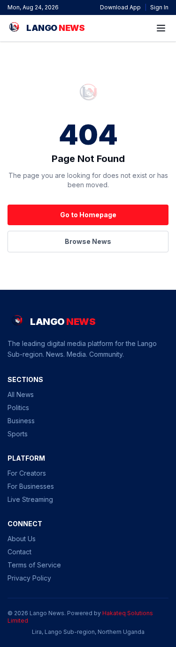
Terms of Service (34, 565)
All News (21, 394)
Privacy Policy (29, 578)
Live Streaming (30, 499)
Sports (18, 434)
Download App (120, 7)
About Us (22, 539)
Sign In (159, 7)
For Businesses (31, 486)
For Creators (27, 473)
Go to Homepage (88, 215)
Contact (19, 552)
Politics (18, 408)
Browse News (88, 241)
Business (21, 421)
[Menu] (161, 28)
